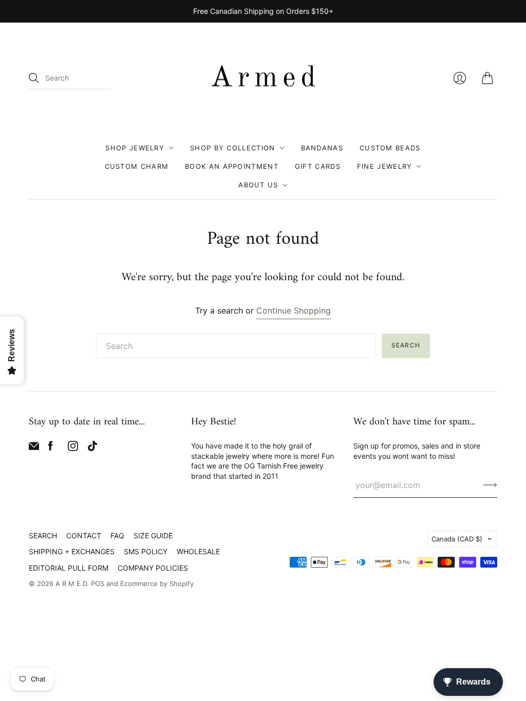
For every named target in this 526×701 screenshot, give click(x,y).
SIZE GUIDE (153, 535)
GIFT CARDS (318, 166)
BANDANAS (322, 148)
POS (97, 583)
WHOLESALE (198, 551)
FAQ (117, 535)
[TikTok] (92, 448)
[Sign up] (490, 485)
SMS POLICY (145, 551)
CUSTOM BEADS (390, 148)
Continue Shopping (293, 310)
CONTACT (83, 535)
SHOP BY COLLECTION (232, 148)
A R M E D (71, 583)
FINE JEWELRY (384, 166)
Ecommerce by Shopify (157, 583)
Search (405, 345)
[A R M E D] (263, 78)
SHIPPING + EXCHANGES (72, 551)
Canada (456, 539)
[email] (34, 448)
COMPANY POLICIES (153, 567)
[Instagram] (73, 448)
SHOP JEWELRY (134, 148)
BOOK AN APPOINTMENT (231, 166)
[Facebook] (50, 448)
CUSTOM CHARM (137, 166)
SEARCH (43, 535)
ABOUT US (258, 185)
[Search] (34, 78)
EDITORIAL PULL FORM (68, 567)
